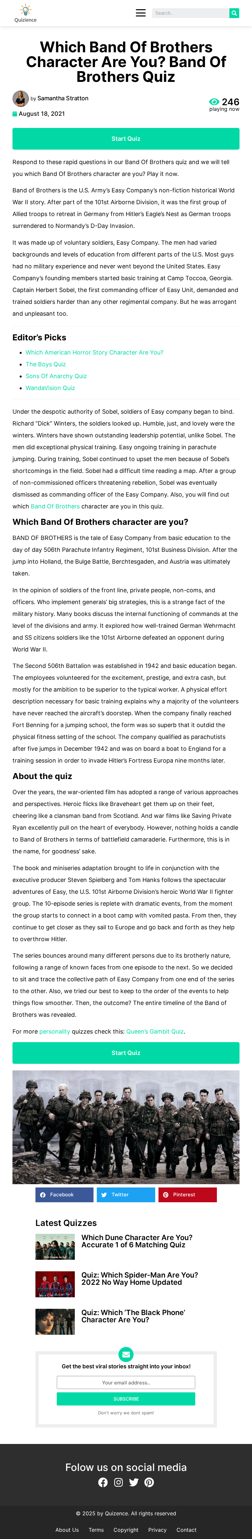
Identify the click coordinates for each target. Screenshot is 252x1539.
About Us (67, 1530)
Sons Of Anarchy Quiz (56, 376)
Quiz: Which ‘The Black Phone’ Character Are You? (133, 1316)
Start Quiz (126, 138)
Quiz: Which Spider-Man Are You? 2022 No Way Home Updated (139, 1278)
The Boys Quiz (46, 364)
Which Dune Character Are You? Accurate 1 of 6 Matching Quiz (137, 1241)
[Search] (234, 13)
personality (54, 1031)
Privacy (157, 1530)
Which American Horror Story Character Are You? (94, 352)
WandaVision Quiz (50, 387)
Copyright (126, 1530)
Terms (96, 1530)
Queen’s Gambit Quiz (155, 1031)
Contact (187, 1530)
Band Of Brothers (55, 506)
